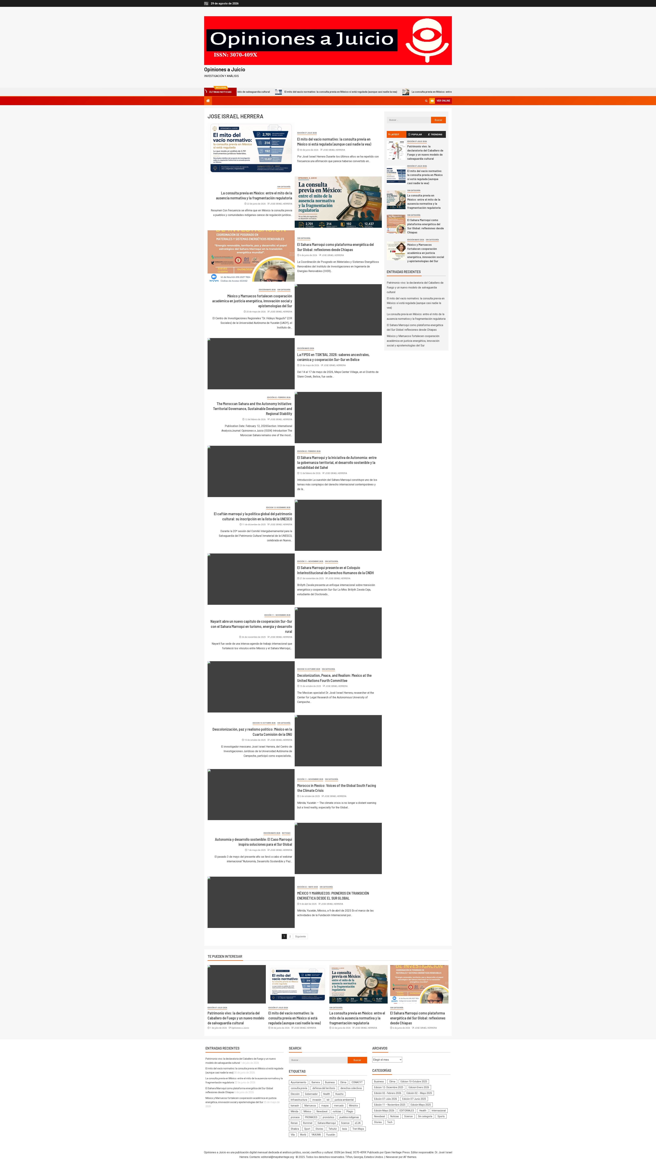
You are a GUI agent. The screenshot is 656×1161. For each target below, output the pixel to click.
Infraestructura (299, 1099)
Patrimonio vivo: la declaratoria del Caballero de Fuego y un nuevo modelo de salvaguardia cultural (415, 287)
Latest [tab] (395, 134)
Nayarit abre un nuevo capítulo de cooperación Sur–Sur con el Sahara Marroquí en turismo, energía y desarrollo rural (251, 626)
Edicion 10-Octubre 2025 (308, 669)
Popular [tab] (416, 134)
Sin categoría (283, 187)
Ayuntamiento (298, 1082)
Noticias (286, 833)
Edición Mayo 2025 (272, 833)
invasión (316, 1099)
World (303, 1134)
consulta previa (299, 1088)
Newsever (392, 1157)
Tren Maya (358, 1128)
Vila (293, 1134)
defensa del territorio (323, 1088)
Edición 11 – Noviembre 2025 (310, 561)
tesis (344, 1128)
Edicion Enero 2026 (419, 1087)
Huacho (339, 1094)
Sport (307, 1128)
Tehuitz (333, 1128)
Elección (295, 1094)
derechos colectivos (351, 1088)
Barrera (316, 1082)
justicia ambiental (344, 1099)
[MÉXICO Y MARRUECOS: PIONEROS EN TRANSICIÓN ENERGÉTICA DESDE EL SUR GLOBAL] (251, 902)
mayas (325, 1105)
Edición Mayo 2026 (267, 290)
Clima (343, 1082)
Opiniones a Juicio (224, 69)
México (307, 1111)
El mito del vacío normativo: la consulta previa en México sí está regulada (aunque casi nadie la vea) (267, 91)
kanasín (295, 1105)
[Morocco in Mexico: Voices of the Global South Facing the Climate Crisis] (251, 794)
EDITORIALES (407, 1110)
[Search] (426, 100)
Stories (319, 1128)
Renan (294, 1123)
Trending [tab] (436, 134)
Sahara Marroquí (327, 1123)
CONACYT (357, 1082)
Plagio (349, 1111)
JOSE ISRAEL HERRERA (334, 150)
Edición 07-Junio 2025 (414, 1099)
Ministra (353, 1105)
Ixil (328, 1099)
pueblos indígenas (349, 1117)
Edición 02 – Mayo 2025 (307, 887)
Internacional (439, 1110)
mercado (339, 1105)
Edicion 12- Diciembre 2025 (278, 508)
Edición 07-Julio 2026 (307, 133)
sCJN (357, 1123)
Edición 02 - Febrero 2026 (278, 397)
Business (330, 1082)
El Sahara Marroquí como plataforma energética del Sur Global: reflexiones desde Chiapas (417, 1018)
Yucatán (330, 1134)
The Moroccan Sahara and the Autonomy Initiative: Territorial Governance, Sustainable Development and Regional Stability (252, 408)
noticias (337, 1111)
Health (326, 1094)
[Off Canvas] (206, 3)
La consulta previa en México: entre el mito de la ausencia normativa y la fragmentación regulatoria (395, 91)
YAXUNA (316, 1134)
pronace (295, 1117)
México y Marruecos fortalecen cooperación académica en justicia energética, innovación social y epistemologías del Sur (252, 301)
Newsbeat (322, 1111)
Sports (441, 1116)
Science (345, 1123)
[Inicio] (208, 101)
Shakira (295, 1128)
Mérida (294, 1111)
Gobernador (311, 1094)
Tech (389, 1122)
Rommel (307, 1123)
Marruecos (310, 1105)
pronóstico (328, 1117)
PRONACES (311, 1117)
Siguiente (300, 936)
